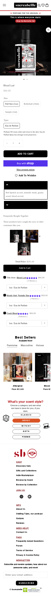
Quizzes (20, 518)
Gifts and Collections (26, 470)
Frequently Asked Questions (29, 541)
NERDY (26, 420)
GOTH (26, 431)
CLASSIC (26, 415)
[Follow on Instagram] (21, 496)
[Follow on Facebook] (29, 496)
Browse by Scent (24, 480)
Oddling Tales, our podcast (29, 514)
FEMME (26, 437)
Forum (19, 546)
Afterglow (18, 386)
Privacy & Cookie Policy (27, 555)
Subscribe (26, 583)
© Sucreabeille (15, 589)
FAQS (19, 537)
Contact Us (21, 532)
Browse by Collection (26, 484)
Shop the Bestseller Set (25, 21)
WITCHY (26, 426)
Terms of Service (24, 550)
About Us (20, 509)
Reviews (20, 523)
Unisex (40, 345)
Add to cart (26, 153)
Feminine (12, 345)
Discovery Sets (23, 466)
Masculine (27, 345)
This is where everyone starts (25, 17)
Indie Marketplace (25, 475)
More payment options (26, 169)
